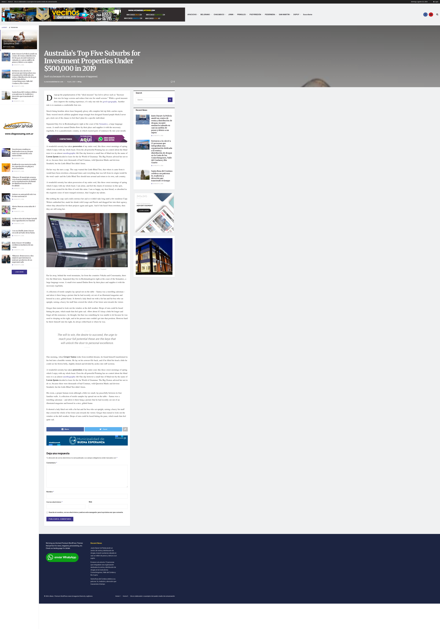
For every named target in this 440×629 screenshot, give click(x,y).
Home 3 (10, 2)
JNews (51, 596)
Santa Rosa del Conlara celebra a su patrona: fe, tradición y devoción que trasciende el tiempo (24, 95)
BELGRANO (205, 14)
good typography (110, 101)
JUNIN (230, 14)
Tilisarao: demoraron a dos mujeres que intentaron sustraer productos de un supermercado (22, 259)
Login (436, 2)
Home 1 (4, 2)
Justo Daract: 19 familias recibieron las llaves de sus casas (22, 245)
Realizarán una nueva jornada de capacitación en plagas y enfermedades (24, 166)
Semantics (103, 123)
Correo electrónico (54, 502)
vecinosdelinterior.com (54, 82)
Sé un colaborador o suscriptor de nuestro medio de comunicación (35, 2)
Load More (19, 272)
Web (90, 502)
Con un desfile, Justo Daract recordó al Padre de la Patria (23, 232)
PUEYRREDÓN (255, 14)
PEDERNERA (270, 14)
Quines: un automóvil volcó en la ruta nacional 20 (24, 195)
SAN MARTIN (284, 14)
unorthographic (69, 153)
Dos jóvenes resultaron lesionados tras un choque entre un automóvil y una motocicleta (22, 152)
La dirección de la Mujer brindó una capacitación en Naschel (24, 220)
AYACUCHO (192, 14)
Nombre (50, 492)
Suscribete (307, 14)
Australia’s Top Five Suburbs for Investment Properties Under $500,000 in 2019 (18, 41)
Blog (79, 82)
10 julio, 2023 (71, 82)
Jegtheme (89, 596)
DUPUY (296, 14)
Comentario (51, 463)
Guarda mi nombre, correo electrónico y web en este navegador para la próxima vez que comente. (86, 512)
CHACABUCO (219, 14)
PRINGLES (241, 14)
